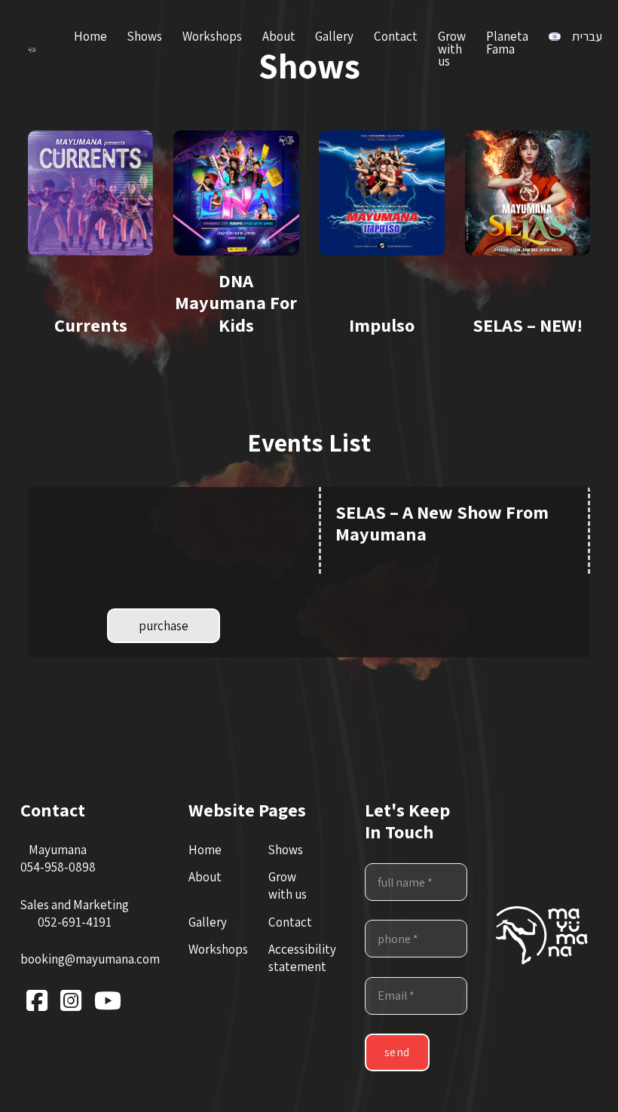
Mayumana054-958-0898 (58, 858)
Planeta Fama (507, 42)
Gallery (334, 36)
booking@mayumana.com (90, 959)
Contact (396, 36)
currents (90, 325)
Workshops (212, 36)
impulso (382, 325)
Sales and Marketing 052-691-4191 (74, 913)
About (278, 36)
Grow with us (452, 49)
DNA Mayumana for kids (236, 302)
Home (90, 36)
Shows (144, 36)
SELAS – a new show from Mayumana (442, 523)
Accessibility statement (302, 958)
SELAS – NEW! (528, 325)
